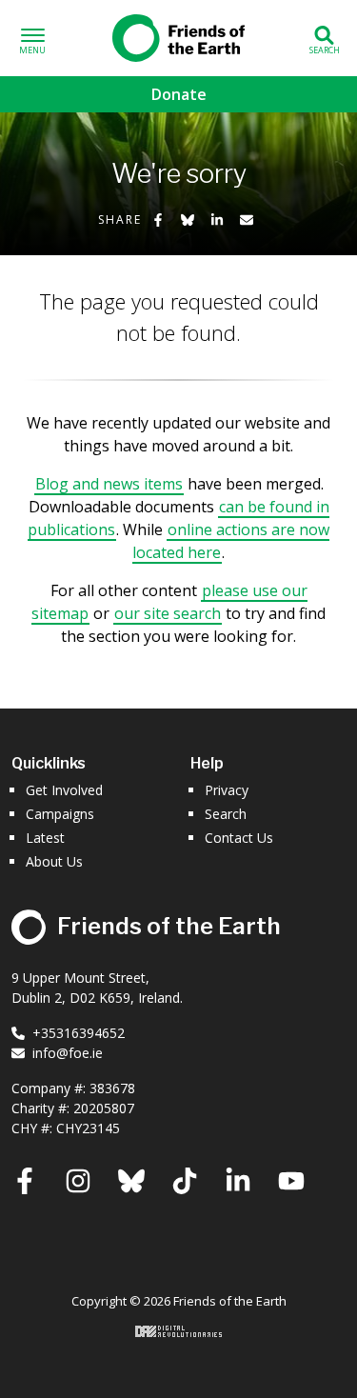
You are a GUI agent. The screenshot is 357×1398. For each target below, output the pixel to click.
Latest (45, 838)
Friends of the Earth (179, 34)
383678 (112, 1088)
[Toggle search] (324, 38)
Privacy (226, 790)
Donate (179, 94)
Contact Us (239, 838)
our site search (167, 613)
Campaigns (60, 814)
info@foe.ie (67, 1053)
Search (226, 814)
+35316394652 (78, 1033)
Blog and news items (109, 483)
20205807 (103, 1108)
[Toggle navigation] (32, 38)
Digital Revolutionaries (178, 1331)
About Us (54, 861)
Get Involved (64, 790)
